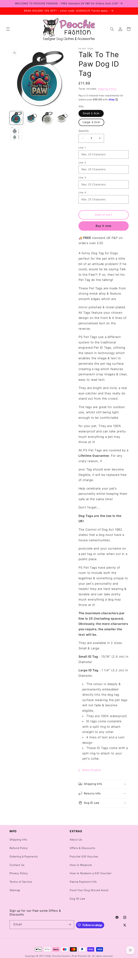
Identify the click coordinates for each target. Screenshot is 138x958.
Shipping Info (18, 839)
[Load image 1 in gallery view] (16, 118)
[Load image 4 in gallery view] (62, 118)
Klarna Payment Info (83, 881)
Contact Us (17, 865)
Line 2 (82, 162)
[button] (8, 29)
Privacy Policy (19, 873)
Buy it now (103, 226)
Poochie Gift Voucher (84, 856)
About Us (76, 839)
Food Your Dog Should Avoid (89, 890)
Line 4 (82, 192)
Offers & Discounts (82, 848)
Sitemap (15, 890)
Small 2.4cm (91, 113)
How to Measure (81, 865)
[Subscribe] (70, 924)
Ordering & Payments (24, 856)
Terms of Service (21, 881)
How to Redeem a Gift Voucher (91, 873)
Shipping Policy (107, 88)
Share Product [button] (91, 770)
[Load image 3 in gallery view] (47, 118)
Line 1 (82, 147)
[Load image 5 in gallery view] (16, 133)
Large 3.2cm (91, 122)
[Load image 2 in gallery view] (31, 118)
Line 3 (82, 177)
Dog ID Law (77, 898)
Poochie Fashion (61, 956)
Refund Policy (19, 848)
